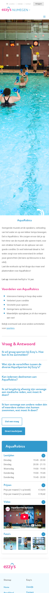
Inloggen (38, 4)
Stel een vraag (12, 421)
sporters (10, 328)
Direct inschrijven (13, 431)
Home (6, 587)
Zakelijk (20, 4)
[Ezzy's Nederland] (6, 9)
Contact (28, 4)
